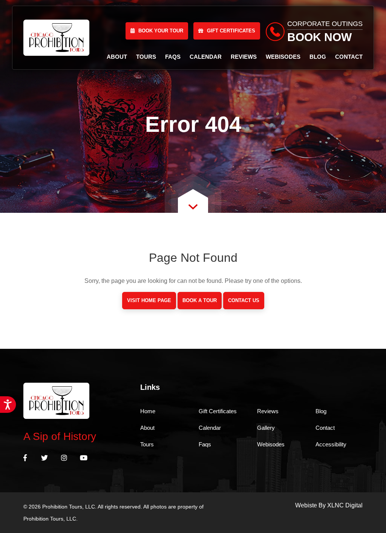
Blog (317, 56)
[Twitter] (44, 458)
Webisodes (283, 56)
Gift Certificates (231, 31)
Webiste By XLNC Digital (329, 505)
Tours (146, 56)
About (117, 56)
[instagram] (64, 458)
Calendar (206, 56)
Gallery (266, 428)
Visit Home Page (149, 300)
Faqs (173, 56)
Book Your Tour (160, 31)
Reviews (244, 56)
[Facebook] (25, 458)
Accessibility (331, 444)
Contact (349, 56)
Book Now (319, 37)
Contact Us (243, 300)
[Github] (84, 458)
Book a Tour (199, 300)
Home (147, 411)
